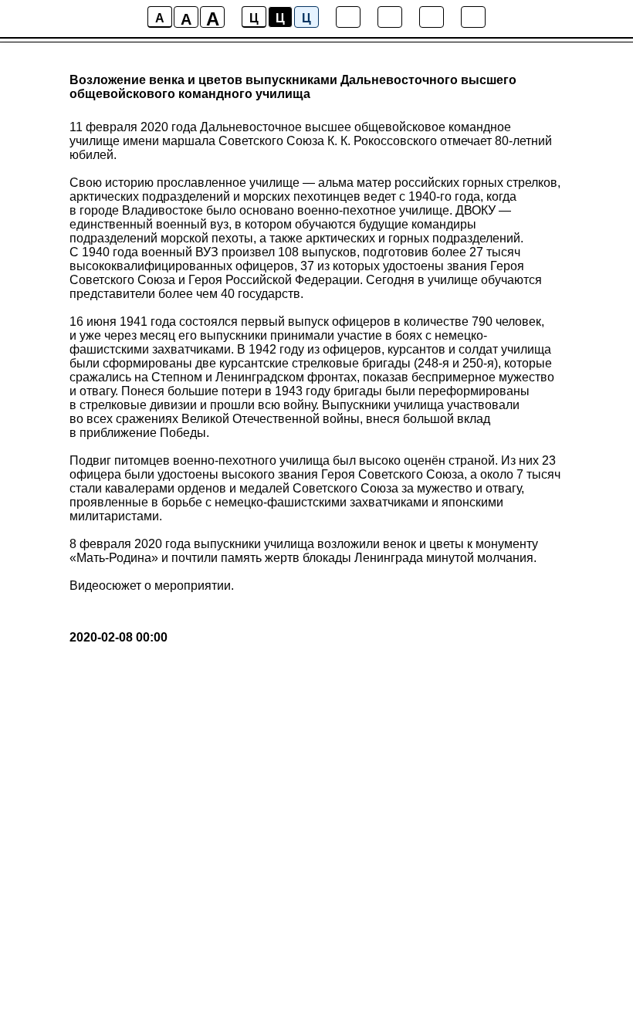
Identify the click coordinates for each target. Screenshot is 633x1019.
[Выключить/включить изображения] (348, 17)
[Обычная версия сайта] (473, 17)
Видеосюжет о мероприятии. (151, 585)
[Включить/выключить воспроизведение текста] (389, 17)
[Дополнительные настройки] (431, 17)
